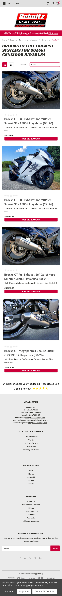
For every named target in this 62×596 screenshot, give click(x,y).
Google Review (22, 388)
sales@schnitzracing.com (35, 417)
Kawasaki (31, 477)
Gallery (31, 508)
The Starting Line (31, 511)
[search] (47, 3)
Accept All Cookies (45, 591)
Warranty (31, 518)
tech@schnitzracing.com (38, 420)
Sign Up (34, 443)
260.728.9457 (13, 3)
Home (4, 40)
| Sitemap (39, 574)
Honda (31, 474)
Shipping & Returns (31, 450)
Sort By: (22, 64)
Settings (8, 591)
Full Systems (43, 40)
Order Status (31, 446)
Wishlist (31, 440)
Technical (31, 514)
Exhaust (32, 40)
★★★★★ (40, 388)
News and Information (31, 505)
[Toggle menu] (4, 5)
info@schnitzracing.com (37, 423)
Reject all (24, 591)
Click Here (54, 33)
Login (27, 443)
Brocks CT (55, 40)
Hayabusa (22, 40)
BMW (31, 471)
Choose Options (31, 138)
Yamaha (31, 484)
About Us (31, 501)
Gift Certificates (31, 436)
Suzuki (12, 40)
